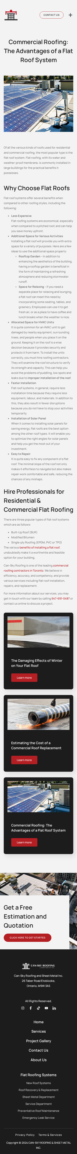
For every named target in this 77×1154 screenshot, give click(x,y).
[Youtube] (46, 1008)
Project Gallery (38, 1040)
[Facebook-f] (30, 1008)
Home (39, 1022)
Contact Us (38, 1050)
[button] (70, 15)
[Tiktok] (38, 1008)
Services (38, 1031)
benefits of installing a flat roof (39, 547)
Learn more (24, 678)
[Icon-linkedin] (54, 1008)
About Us (39, 1059)
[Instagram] (22, 1008)
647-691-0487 (61, 598)
